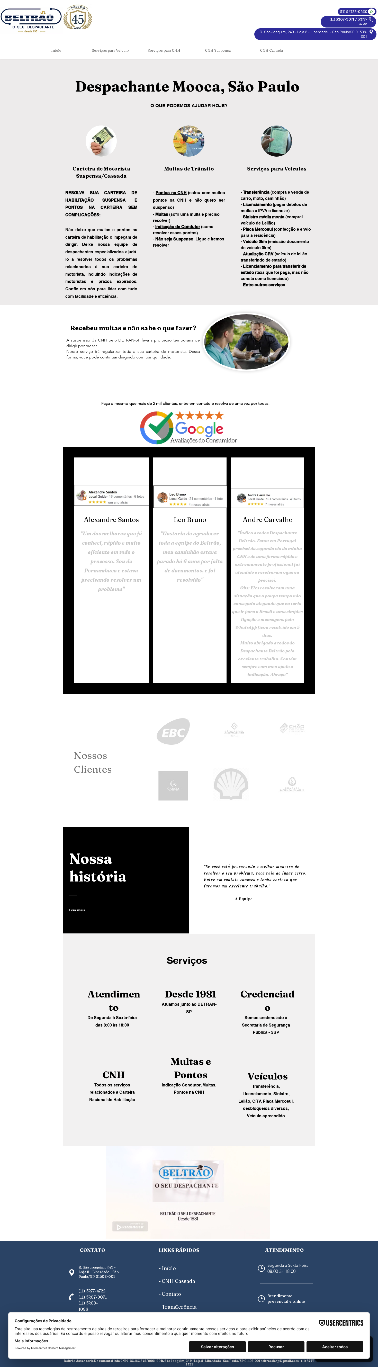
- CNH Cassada (177, 1281)
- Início (167, 1268)
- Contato (170, 1294)
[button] (110, 50)
